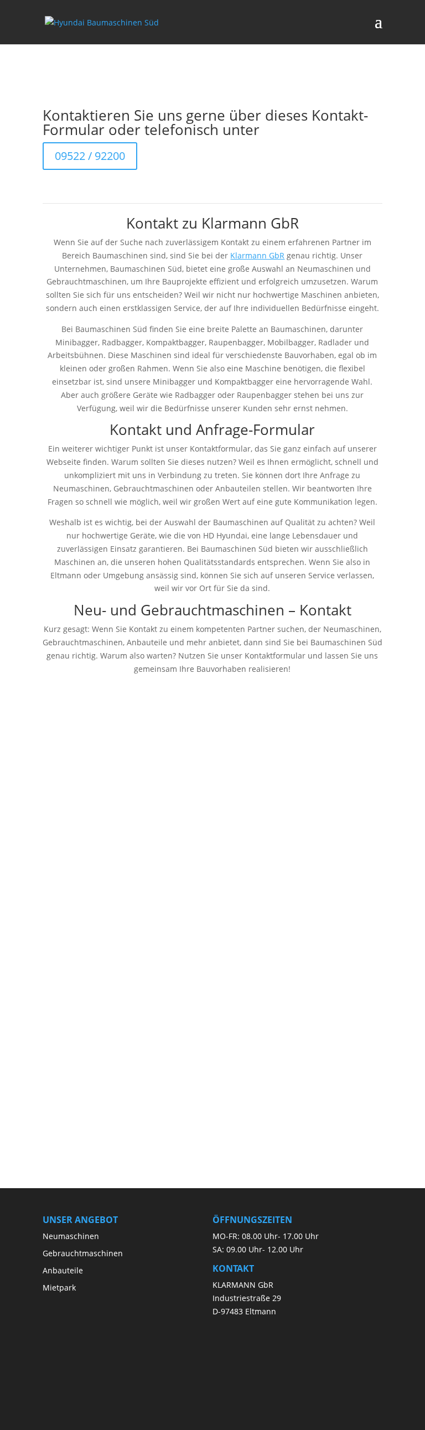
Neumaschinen (71, 1236)
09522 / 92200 (90, 155)
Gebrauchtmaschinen (83, 1253)
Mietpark (59, 1287)
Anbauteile (63, 1270)
